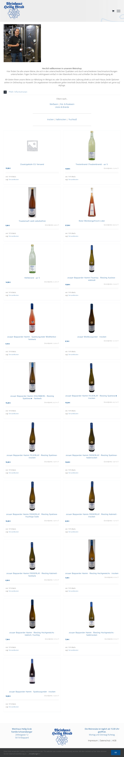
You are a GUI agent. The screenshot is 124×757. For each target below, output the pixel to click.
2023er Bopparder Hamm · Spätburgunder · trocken (32, 692)
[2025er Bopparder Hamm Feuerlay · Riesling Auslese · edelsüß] (91, 259)
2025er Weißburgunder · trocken (91, 337)
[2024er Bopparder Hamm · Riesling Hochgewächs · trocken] (91, 554)
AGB (114, 740)
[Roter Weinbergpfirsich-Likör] (91, 202)
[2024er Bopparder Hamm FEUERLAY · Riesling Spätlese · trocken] (32, 436)
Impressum (93, 740)
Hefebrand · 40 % (32, 278)
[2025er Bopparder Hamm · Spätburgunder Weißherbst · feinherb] (32, 318)
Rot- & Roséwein (67, 104)
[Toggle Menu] (119, 11)
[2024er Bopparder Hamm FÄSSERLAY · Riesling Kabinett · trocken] (91, 495)
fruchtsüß (73, 119)
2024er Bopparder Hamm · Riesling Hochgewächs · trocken (91, 573)
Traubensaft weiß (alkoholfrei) (32, 221)
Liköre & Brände (62, 107)
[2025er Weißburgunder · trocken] (91, 318)
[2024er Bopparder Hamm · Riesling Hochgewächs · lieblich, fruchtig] (32, 614)
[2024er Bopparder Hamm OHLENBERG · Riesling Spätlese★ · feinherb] (32, 377)
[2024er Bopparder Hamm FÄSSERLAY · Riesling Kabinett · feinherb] (32, 554)
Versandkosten (14, 179)
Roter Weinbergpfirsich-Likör (92, 221)
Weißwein (54, 104)
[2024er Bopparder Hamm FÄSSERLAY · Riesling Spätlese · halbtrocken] (91, 436)
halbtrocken (61, 119)
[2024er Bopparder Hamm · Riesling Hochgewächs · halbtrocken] (91, 614)
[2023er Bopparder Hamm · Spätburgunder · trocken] (32, 673)
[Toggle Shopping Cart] (113, 11)
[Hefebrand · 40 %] (32, 259)
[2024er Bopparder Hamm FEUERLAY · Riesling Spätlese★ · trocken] (91, 377)
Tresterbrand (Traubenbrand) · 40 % (92, 164)
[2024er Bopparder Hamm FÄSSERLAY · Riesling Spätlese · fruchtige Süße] (32, 495)
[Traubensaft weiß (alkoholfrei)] (32, 202)
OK (116, 752)
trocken (50, 119)
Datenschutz (105, 740)
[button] (62, 92)
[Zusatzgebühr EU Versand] (32, 145)
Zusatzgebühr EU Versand (32, 164)
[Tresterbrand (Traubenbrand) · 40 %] (91, 145)
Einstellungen (34, 754)
